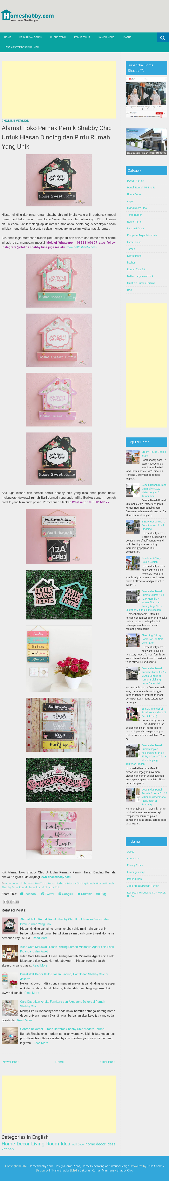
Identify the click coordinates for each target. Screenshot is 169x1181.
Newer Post (11, 1062)
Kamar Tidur (82, 37)
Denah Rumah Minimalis (141, 187)
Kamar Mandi (107, 37)
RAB (129, 290)
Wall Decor (78, 1144)
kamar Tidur (134, 242)
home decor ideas (101, 1144)
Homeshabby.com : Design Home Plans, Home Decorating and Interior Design (79, 1166)
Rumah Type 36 (136, 269)
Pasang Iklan (134, 879)
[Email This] (6, 902)
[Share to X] (13, 902)
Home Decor (16, 1144)
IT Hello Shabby (59, 1170)
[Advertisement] (59, 90)
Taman (131, 249)
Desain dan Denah (30, 37)
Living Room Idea (50, 1144)
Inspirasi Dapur (135, 228)
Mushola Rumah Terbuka (141, 283)
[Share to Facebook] (17, 902)
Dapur (127, 37)
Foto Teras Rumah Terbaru (50, 883)
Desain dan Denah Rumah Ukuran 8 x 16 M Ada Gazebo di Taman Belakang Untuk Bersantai (154, 676)
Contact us (133, 858)
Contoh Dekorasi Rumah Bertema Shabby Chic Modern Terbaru (62, 1029)
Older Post (107, 1062)
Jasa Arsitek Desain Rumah (21, 47)
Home (7, 37)
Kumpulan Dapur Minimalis (142, 235)
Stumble (86, 894)
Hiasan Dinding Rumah (81, 883)
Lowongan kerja (136, 872)
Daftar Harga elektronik (140, 276)
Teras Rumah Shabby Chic (44, 887)
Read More (40, 938)
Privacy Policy (135, 865)
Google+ (67, 894)
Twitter (49, 894)
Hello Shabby (155, 1166)
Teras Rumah (20, 887)
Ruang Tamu (58, 37)
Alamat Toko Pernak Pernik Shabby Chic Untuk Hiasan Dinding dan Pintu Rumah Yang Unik (57, 137)
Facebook (30, 894)
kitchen (8, 1149)
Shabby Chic (125, 1170)
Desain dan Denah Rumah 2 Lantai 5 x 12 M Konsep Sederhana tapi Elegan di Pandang (154, 797)
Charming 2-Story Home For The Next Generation (152, 639)
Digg (103, 894)
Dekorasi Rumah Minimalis (97, 1170)
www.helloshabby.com (81, 247)
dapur (130, 201)
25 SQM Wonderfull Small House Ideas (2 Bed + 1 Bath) (154, 712)
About (130, 851)
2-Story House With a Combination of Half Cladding (153, 525)
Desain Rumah (135, 180)
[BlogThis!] (9, 902)
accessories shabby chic (19, 883)
